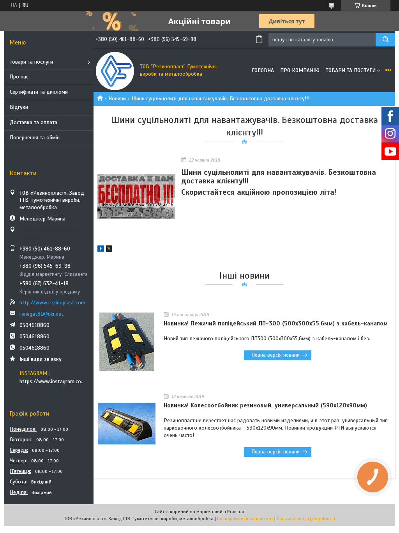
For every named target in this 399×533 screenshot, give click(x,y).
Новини (117, 98)
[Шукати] (385, 39)
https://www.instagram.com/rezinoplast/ (53, 381)
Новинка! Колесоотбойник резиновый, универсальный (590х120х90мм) (265, 405)
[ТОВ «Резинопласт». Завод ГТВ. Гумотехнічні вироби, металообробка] (114, 70)
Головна (263, 70)
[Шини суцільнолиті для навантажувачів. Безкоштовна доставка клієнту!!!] (136, 197)
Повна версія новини (276, 355)
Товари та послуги (31, 62)
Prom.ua (235, 511)
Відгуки (19, 107)
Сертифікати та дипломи (39, 92)
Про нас (19, 76)
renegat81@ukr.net (41, 314)
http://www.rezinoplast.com (52, 302)
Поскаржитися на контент (245, 518)
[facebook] (100, 250)
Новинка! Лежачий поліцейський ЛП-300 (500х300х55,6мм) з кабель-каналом (276, 323)
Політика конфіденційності (306, 518)
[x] (109, 250)
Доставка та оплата (33, 122)
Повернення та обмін (35, 137)
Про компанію (300, 70)
